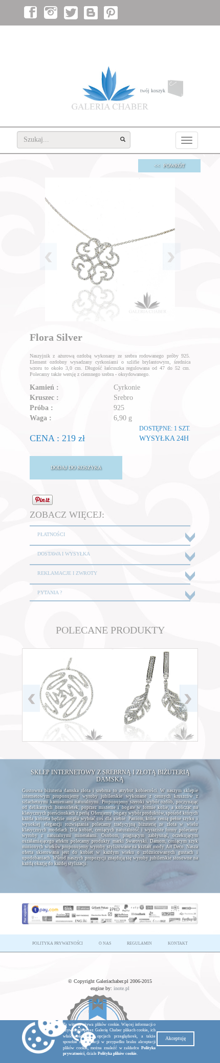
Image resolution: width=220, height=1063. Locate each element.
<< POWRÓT (169, 165)
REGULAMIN (139, 943)
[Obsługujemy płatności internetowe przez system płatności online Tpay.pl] (110, 913)
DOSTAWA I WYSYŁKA (63, 553)
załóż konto (181, 36)
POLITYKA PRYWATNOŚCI (57, 943)
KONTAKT (178, 943)
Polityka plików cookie (117, 1053)
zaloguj (150, 36)
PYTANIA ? (49, 592)
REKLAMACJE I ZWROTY (67, 573)
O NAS (105, 943)
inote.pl (121, 988)
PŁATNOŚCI (51, 534)
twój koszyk (169, 93)
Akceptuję (175, 1038)
